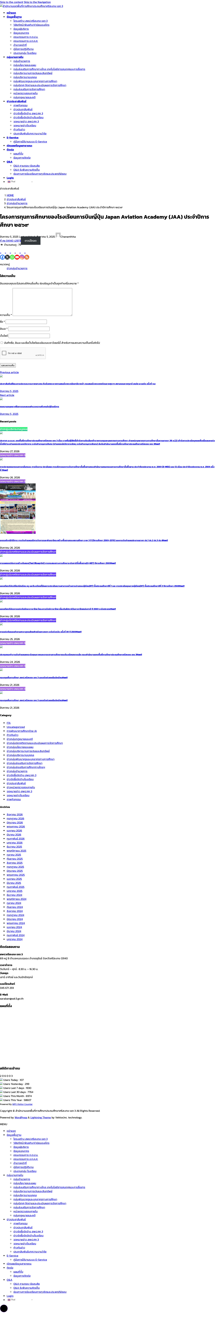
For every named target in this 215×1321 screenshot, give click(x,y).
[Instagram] (21, 253)
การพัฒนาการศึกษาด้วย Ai (22, 731)
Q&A (9, 1280)
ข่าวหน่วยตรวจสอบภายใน (21, 787)
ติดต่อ (10, 1268)
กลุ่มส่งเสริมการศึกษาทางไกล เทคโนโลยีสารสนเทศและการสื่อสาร (49, 69)
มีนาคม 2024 (14, 931)
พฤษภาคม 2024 (16, 923)
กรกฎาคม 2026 (15, 818)
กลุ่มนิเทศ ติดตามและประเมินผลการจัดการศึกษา (39, 85)
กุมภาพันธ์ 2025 (15, 887)
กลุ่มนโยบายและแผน (24, 65)
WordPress (21, 1117)
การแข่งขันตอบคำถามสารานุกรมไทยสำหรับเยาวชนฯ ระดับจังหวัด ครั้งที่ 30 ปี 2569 (40, 631)
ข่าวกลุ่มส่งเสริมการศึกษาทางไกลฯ (26, 767)
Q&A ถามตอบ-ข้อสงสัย (26, 166)
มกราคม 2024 (15, 939)
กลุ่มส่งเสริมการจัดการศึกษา (29, 89)
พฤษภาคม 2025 (16, 875)
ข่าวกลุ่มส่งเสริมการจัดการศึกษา (24, 763)
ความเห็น (6, 315)
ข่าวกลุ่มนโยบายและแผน (20, 747)
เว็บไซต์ (4, 336)
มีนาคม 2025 (14, 883)
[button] (4, 1308)
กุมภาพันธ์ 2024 (16, 935)
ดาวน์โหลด (30, 241)
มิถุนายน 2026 (15, 822)
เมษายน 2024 (14, 927)
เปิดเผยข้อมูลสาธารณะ (19, 1264)
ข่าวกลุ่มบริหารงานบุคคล (20, 755)
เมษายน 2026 (14, 831)
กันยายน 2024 (15, 907)
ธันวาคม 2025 (14, 847)
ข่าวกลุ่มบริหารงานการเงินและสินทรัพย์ (28, 751)
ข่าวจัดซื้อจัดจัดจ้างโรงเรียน (28, 117)
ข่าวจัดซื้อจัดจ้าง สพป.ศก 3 (21, 775)
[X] (7, 253)
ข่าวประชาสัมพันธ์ (22, 109)
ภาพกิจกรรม (20, 105)
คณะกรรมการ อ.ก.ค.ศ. (25, 41)
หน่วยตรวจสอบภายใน (25, 93)
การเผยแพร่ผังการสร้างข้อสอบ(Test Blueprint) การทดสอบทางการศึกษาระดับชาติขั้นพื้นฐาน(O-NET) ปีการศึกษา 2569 (58, 563)
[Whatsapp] (12, 253)
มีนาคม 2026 (14, 835)
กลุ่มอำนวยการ (21, 61)
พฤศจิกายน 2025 (16, 851)
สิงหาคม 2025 (15, 863)
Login (10, 1296)
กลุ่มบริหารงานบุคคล (25, 77)
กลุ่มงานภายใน (15, 1175)
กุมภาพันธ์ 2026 (16, 839)
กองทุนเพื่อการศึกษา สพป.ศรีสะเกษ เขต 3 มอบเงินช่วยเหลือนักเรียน (34, 677)
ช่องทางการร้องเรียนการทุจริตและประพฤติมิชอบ (40, 174)
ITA (9, 723)
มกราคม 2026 (15, 843)
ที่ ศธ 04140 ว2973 (10, 241)
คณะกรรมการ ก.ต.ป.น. (25, 37)
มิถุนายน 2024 (15, 919)
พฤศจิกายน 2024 (16, 899)
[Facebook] (2, 253)
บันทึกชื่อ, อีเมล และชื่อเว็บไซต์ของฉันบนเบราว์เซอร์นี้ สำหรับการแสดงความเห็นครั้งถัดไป (52, 343)
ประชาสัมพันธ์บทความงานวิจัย (30, 133)
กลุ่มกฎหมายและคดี (24, 97)
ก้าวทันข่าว (19, 129)
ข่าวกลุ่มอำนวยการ (17, 268)
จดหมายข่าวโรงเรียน (24, 125)
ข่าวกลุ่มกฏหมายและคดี (20, 739)
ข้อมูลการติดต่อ (22, 158)
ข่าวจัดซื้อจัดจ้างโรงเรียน (20, 779)
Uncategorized (16, 727)
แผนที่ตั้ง (18, 154)
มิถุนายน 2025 (15, 871)
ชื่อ (2, 322)
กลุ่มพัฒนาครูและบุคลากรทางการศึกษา (35, 81)
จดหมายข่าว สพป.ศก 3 (26, 121)
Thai (12, 181)
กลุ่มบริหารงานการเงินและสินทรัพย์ (32, 73)
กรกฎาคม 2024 (15, 915)
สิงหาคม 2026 (15, 814)
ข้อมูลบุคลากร (21, 33)
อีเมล (4, 329)
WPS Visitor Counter (22, 1104)
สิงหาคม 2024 (15, 911)
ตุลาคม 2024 (14, 903)
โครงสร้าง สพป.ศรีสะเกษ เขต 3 (30, 21)
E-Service (12, 1256)
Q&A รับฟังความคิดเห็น (26, 170)
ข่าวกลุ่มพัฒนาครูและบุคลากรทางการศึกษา (30, 759)
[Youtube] (17, 253)
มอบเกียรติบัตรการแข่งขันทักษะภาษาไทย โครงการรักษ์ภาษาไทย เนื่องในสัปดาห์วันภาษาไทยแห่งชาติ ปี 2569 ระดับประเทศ (58, 609)
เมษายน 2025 (14, 879)
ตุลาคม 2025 (14, 855)
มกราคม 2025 (14, 891)
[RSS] (26, 253)
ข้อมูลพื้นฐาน (14, 1135)
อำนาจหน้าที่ (20, 45)
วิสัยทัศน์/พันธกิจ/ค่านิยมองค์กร (31, 25)
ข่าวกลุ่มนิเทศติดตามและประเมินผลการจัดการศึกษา (35, 743)
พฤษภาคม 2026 (16, 826)
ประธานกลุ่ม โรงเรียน (24, 53)
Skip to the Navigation (37, 2)
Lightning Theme (40, 1117)
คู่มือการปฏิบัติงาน (23, 49)
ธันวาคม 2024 (14, 895)
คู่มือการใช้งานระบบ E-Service (30, 142)
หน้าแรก (11, 1131)
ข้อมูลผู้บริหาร (21, 29)
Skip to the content (11, 2)
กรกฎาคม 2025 (15, 867)
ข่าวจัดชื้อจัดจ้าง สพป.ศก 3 (28, 113)
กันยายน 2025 (15, 859)
